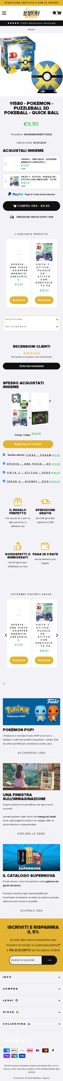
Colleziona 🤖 (17, 1024)
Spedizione (14, 319)
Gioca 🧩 (11, 1012)
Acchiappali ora (31, 752)
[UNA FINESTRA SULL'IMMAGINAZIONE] (31, 776)
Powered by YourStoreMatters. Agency (31, 1078)
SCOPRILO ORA (31, 910)
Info (7, 977)
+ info (23, 168)
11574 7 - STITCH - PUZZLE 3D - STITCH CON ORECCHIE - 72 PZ (44, 275)
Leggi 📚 (11, 1000)
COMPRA (10, 989)
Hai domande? (16, 327)
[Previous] (6, 635)
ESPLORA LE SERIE (31, 833)
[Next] (56, 635)
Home (31, 29)
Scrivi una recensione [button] (31, 366)
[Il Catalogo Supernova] (31, 857)
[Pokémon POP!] (31, 711)
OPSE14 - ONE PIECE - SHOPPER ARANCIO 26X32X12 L (19, 272)
